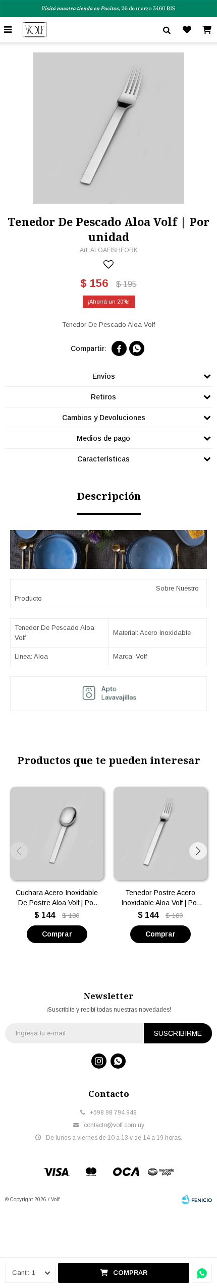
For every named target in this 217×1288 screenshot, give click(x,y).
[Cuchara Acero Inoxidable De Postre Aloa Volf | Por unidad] (56, 833)
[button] (198, 851)
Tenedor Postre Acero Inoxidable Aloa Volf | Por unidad (160, 898)
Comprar (130, 1272)
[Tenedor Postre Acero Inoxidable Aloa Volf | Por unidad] (160, 833)
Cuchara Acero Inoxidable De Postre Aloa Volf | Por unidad (57, 898)
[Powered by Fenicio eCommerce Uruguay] (197, 1199)
